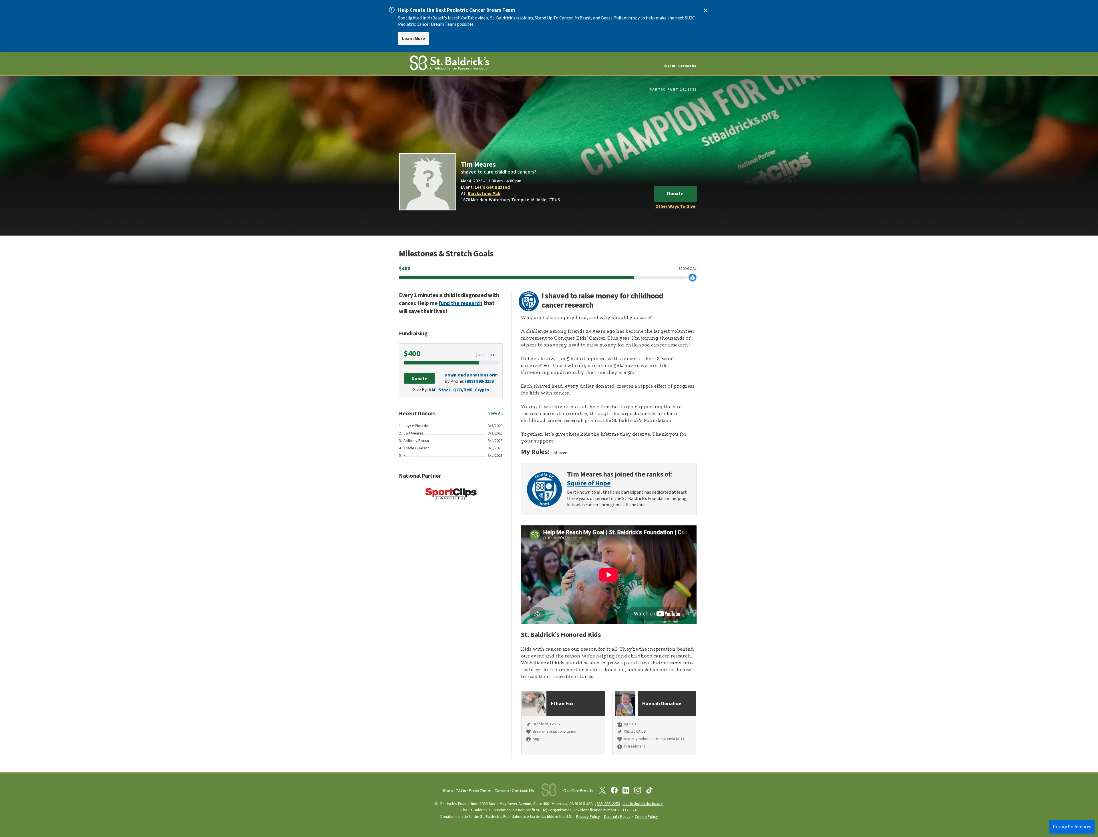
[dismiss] (705, 10)
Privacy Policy (588, 817)
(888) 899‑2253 (607, 804)
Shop (448, 790)
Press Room (480, 790)
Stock (445, 390)
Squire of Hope (588, 483)
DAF (432, 390)
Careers (501, 790)
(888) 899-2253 (479, 381)
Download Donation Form (471, 375)
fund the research (460, 303)
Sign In (669, 65)
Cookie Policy (646, 817)
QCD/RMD (463, 390)
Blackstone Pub (484, 193)
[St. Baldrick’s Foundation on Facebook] (614, 791)
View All (495, 413)
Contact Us (687, 65)
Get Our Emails (578, 790)
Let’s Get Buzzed (492, 187)
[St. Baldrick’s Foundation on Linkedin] (625, 791)
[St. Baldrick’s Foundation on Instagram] (637, 791)
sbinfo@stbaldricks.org (642, 804)
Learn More (413, 38)
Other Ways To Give (675, 206)
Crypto (482, 390)
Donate (675, 193)
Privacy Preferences (1072, 827)
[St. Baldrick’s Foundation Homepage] (449, 63)
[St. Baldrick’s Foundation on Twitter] (602, 791)
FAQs (460, 790)
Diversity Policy (617, 817)
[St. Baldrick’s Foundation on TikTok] (649, 791)
